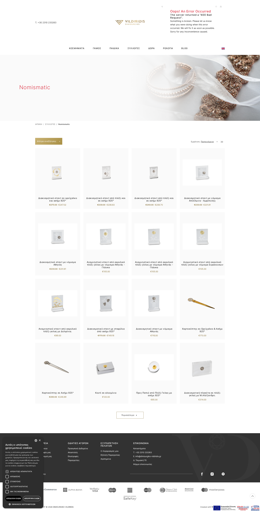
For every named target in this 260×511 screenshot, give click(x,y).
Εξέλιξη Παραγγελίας (110, 455)
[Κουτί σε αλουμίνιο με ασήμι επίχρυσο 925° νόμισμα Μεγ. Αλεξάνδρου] (105, 367)
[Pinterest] (223, 474)
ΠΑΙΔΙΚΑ (114, 48)
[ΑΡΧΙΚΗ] (130, 22)
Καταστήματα (139, 448)
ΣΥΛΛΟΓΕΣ (134, 48)
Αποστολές (73, 452)
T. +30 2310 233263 (45, 22)
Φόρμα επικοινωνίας (142, 464)
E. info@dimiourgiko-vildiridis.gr (147, 456)
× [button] (40, 440)
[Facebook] (202, 474)
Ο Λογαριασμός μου (109, 451)
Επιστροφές (73, 456)
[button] (23, 504)
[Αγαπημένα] (216, 6)
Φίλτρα (48, 141)
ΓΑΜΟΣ (97, 48)
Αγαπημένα (106, 459)
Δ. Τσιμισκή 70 (140, 460)
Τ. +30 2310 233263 (142, 452)
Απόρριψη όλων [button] (32, 498)
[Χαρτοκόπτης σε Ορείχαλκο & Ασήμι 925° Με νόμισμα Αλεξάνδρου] (202, 303)
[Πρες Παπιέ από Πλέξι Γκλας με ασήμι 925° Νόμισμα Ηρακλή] (154, 367)
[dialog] (23, 472)
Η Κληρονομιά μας (43, 456)
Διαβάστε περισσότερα (26, 465)
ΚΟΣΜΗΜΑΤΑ (76, 48)
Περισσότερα (127, 415)
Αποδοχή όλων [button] (13, 498)
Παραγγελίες (73, 460)
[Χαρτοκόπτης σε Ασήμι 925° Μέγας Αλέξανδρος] (57, 367)
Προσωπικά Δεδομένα (78, 448)
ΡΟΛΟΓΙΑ (168, 48)
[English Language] (223, 48)
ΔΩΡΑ (151, 48)
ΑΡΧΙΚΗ (38, 124)
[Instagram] (212, 474)
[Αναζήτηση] (162, 6)
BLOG (184, 48)
